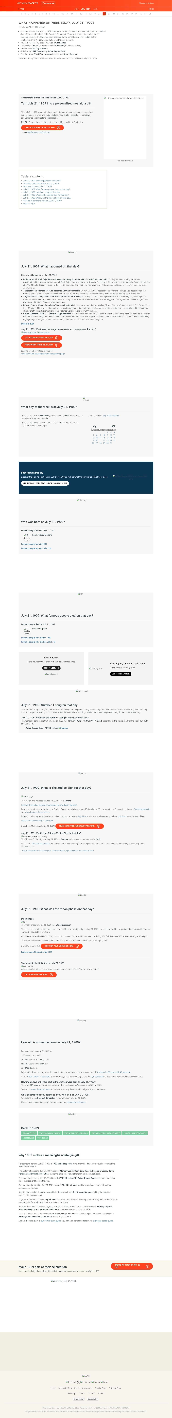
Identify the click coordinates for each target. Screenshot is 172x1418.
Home (53, 1388)
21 (100, 440)
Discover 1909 (29, 1133)
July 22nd (82, 816)
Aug (96, 9)
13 (67, 14)
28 (136, 14)
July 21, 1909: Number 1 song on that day (41, 192)
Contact (91, 1393)
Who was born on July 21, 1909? (37, 186)
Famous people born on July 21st (36, 548)
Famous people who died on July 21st (38, 642)
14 (72, 14)
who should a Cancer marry (37, 812)
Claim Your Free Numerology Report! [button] (77, 826)
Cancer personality (142, 809)
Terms (100, 1393)
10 (54, 14)
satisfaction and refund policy (38, 132)
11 (58, 14)
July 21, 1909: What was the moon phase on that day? (47, 198)
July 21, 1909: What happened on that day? (42, 180)
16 (81, 14)
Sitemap (71, 1393)
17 (85, 14)
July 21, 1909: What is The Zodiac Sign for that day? (46, 195)
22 (109, 14)
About (81, 1393)
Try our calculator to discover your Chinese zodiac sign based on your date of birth (57, 850)
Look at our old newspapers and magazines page (43, 353)
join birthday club (120, 674)
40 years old (125, 1072)
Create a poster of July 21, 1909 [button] (40, 127)
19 (95, 14)
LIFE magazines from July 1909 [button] (39, 338)
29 (141, 14)
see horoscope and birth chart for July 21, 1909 (45, 483)
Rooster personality (41, 843)
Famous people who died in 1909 (36, 638)
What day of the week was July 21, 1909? (41, 183)
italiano (151, 3)
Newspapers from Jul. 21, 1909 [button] (39, 345)
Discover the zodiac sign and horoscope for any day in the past (49, 805)
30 (145, 14)
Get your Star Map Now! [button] (36, 975)
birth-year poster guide (103, 1221)
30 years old (113, 1072)
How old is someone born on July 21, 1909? (42, 201)
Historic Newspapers (83, 1388)
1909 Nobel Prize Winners (76, 1133)
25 (123, 14)
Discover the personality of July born (37, 820)
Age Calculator (97, 1076)
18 (90, 14)
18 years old (101, 1072)
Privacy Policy (78, 1399)
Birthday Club (115, 1388)
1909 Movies (28, 1138)
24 (118, 14)
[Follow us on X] (78, 1382)
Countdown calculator (41, 1089)
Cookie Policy (92, 1399)
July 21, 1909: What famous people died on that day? (46, 189)
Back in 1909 (29, 203)
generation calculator (76, 1102)
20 (99, 14)
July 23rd (122, 816)
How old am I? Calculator (39, 1076)
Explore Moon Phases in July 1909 (36, 952)
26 (127, 14)
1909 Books (42, 1138)
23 (114, 14)
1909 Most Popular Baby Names (105, 1133)
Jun (76, 9)
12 (63, 14)
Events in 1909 (27, 324)
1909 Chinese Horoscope (135, 1133)
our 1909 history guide (51, 1221)
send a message (51, 668)
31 (150, 14)
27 (132, 14)
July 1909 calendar (110, 415)
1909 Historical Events (49, 1133)
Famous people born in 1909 (34, 544)
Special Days (100, 1388)
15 (76, 14)
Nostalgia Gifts (65, 1388)
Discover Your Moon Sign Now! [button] (59, 946)
